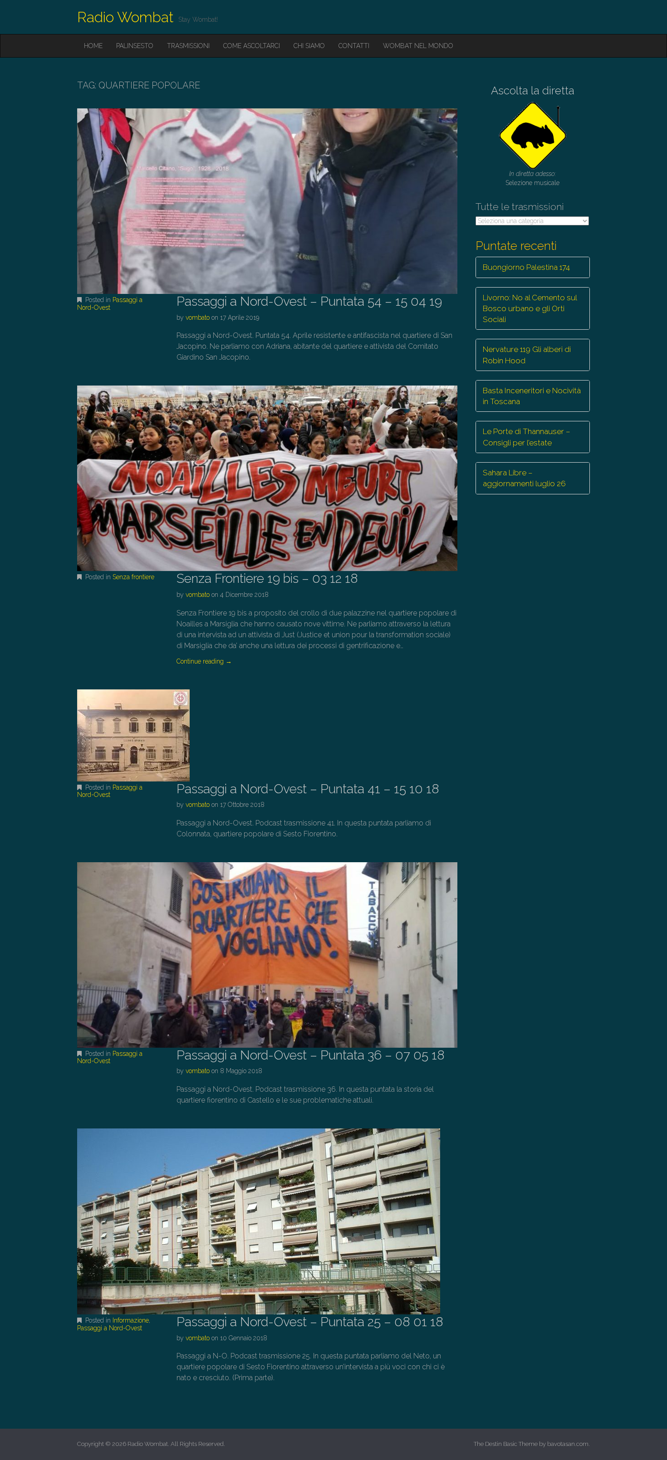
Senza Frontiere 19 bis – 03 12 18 (267, 578)
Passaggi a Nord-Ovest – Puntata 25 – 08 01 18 (310, 1321)
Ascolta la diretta (532, 90)
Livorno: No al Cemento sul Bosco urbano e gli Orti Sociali (530, 308)
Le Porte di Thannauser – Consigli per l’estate (526, 437)
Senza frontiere (133, 577)
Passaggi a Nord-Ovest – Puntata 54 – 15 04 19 (309, 301)
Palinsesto (134, 45)
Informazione (131, 1320)
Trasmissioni (188, 45)
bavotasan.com (568, 1443)
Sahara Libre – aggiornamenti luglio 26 (524, 478)
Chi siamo (309, 45)
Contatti (353, 45)
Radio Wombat (125, 17)
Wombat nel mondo (418, 45)
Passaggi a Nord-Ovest (109, 303)
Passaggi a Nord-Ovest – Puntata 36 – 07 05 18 (311, 1055)
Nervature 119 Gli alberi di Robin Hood (527, 355)
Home (93, 45)
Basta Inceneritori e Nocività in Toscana (532, 396)
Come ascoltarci (251, 45)
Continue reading (204, 661)
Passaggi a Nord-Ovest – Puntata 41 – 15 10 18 (308, 788)
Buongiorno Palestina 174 (526, 267)
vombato (198, 317)
